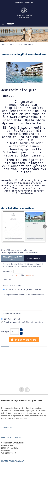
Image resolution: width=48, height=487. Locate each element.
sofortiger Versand (11, 319)
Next (45, 227)
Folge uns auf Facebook (21, 389)
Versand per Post (35, 258)
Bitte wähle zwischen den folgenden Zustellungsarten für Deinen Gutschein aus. (20, 251)
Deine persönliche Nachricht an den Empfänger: (23, 294)
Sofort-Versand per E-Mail (12, 258)
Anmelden (29, 2)
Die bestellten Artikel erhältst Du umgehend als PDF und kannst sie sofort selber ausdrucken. (23, 265)
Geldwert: (7, 271)
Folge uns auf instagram (27, 389)
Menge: (5, 331)
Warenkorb (19, 2)
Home (4, 44)
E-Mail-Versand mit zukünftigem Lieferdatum (23, 322)
